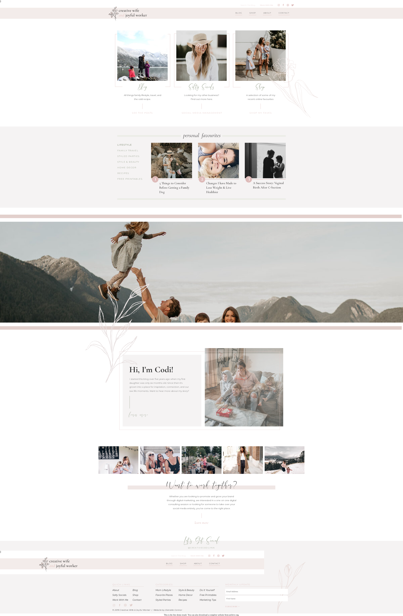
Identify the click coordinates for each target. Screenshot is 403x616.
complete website (216, 615)
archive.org (234, 615)
